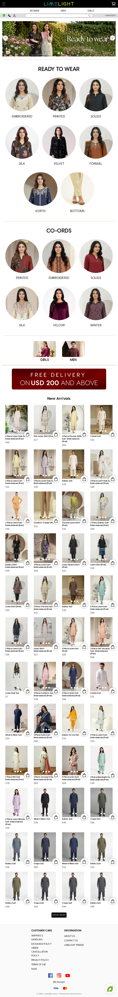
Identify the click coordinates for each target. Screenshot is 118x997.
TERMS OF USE (38, 965)
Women (34, 11)
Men (63, 11)
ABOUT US (69, 936)
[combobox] (59, 15)
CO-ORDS (58, 231)
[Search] (89, 15)
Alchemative (76, 993)
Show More (59, 915)
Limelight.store (51, 993)
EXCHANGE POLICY (41, 944)
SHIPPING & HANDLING (37, 938)
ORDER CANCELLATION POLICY (39, 952)
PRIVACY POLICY (40, 960)
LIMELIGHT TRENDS (74, 945)
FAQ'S (34, 969)
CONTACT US (71, 941)
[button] (3, 4)
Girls (91, 11)
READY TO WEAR (59, 69)
